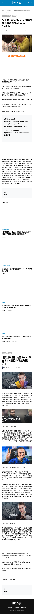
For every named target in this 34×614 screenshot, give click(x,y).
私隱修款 (17, 607)
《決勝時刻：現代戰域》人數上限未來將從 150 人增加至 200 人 (16, 307)
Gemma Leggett (12, 99)
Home (3, 10)
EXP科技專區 (4, 265)
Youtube (12, 523)
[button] (2, 3)
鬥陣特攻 (7, 229)
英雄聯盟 (10, 353)
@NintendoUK (9, 119)
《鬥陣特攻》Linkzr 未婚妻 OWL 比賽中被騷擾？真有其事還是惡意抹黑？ (16, 233)
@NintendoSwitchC (12, 121)
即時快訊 (5, 579)
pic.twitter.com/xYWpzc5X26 (16, 126)
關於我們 (10, 607)
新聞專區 (9, 10)
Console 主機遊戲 (6, 15)
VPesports (13, 426)
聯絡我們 (23, 607)
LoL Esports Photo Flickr (17, 467)
